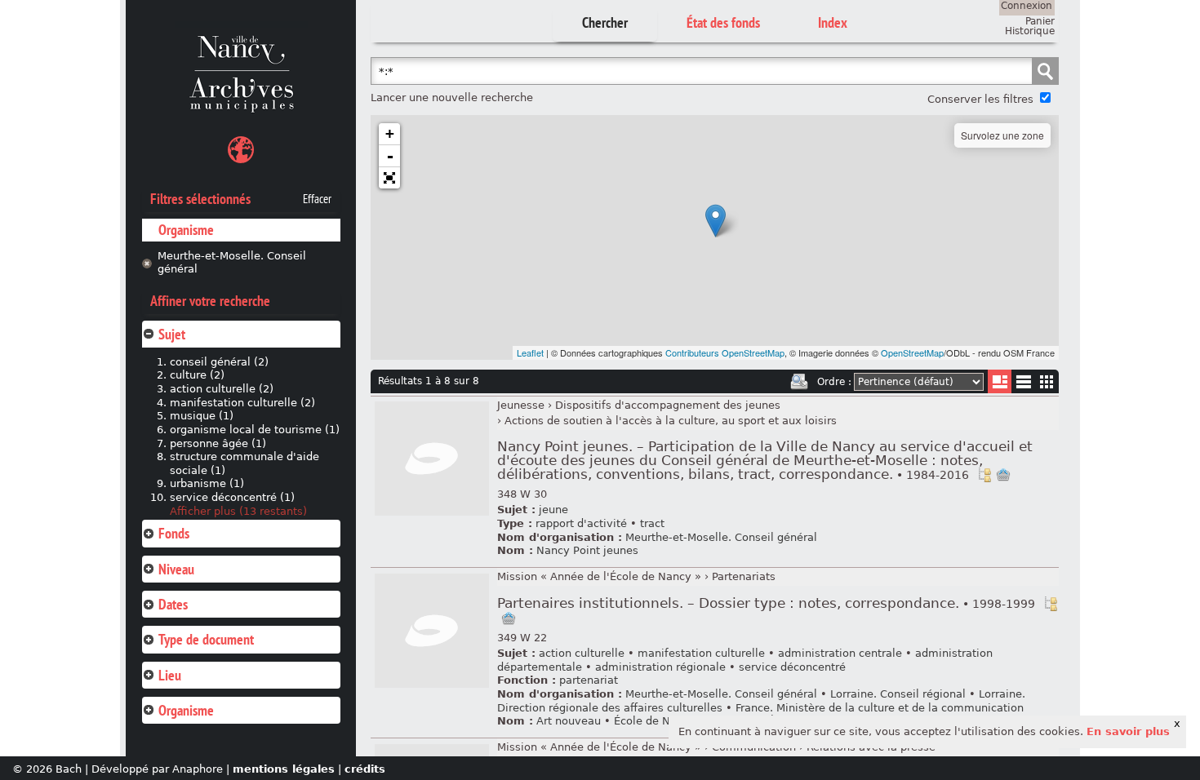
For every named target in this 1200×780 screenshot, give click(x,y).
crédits (364, 769)
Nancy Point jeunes (587, 550)
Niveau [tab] (176, 569)
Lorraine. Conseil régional (898, 694)
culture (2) (197, 375)
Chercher (605, 22)
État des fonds (723, 22)
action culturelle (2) (221, 389)
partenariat (588, 680)
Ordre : (834, 382)
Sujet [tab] (171, 334)
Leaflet (530, 352)
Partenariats (744, 576)
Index (832, 22)
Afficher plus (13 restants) (238, 511)
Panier (1040, 21)
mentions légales (284, 769)
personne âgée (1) (218, 443)
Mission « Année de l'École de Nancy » (599, 576)
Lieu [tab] (169, 675)
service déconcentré (792, 667)
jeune (553, 509)
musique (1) (201, 416)
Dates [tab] (173, 604)
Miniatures (1047, 381)
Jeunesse (520, 405)
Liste (999, 381)
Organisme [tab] (186, 710)
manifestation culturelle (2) (242, 403)
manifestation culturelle (701, 653)
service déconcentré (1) (232, 497)
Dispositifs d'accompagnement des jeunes (667, 405)
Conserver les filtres (980, 99)
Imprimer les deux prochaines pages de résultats (799, 382)
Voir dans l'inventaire (984, 475)
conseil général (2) (219, 362)
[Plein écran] (389, 177)
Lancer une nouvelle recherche (452, 97)
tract (652, 523)
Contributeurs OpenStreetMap (724, 352)
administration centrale (840, 653)
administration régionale (660, 667)
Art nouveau (568, 721)
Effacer (317, 199)
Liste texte (1023, 384)
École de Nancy (655, 721)
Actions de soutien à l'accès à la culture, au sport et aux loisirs (670, 420)
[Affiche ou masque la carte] (240, 152)
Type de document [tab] (206, 639)
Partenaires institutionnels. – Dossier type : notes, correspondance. (766, 603)
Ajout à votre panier (1003, 475)
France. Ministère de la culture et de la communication (880, 708)
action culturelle (581, 653)
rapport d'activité (581, 523)
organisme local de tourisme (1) (255, 429)
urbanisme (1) (207, 483)
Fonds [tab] (173, 533)
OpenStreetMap (912, 352)
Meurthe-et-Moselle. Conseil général (232, 263)
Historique (1030, 31)
